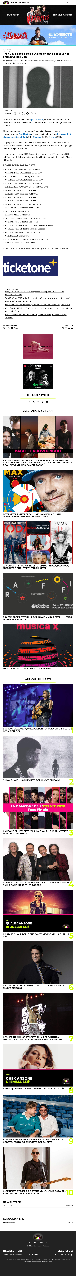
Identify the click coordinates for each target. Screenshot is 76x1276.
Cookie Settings (66, 1259)
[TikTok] (72, 1254)
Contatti (23, 1259)
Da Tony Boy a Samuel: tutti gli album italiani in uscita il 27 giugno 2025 (37, 304)
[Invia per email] (35, 113)
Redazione (7, 110)
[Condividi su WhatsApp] (15, 113)
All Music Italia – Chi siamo (13, 1259)
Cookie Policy (47, 1259)
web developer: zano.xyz (38, 1262)
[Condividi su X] (23, 113)
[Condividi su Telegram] (27, 113)
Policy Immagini (56, 1259)
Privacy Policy (38, 1259)
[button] (31, 113)
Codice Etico (30, 1259)
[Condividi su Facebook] (19, 113)
